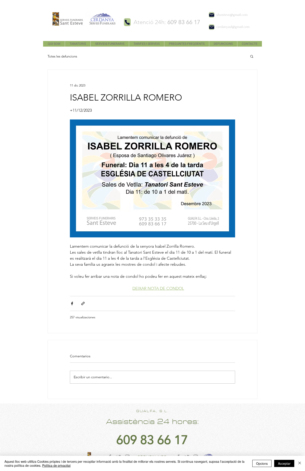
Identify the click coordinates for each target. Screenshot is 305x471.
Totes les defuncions (62, 56)
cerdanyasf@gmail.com (233, 27)
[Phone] (127, 22)
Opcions (262, 463)
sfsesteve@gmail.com (232, 15)
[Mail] (211, 15)
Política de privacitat (56, 465)
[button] (252, 56)
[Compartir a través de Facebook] (72, 303)
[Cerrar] (299, 463)
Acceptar (284, 463)
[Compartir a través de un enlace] (83, 303)
